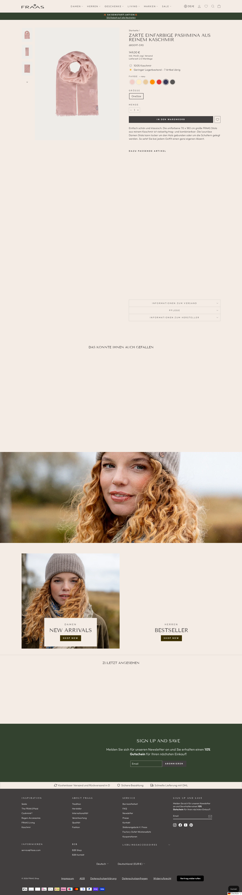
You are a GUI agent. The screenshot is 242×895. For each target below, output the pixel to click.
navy (166, 82)
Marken (150, 6)
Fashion (76, 827)
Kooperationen (130, 836)
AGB (82, 878)
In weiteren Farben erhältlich (136, 288)
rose (132, 82)
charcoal (172, 82)
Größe (134, 90)
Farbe (137, 76)
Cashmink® (27, 813)
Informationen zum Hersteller (174, 317)
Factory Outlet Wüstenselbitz (137, 831)
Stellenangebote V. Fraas (135, 827)
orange (152, 82)
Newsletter (128, 813)
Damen (76, 6)
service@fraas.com (31, 850)
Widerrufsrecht (162, 878)
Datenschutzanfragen (135, 878)
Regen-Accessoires (31, 818)
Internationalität (80, 813)
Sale (165, 6)
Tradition (76, 804)
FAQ (125, 808)
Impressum (67, 878)
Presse (126, 818)
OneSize (136, 96)
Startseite (133, 30)
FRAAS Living (28, 822)
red (159, 82)
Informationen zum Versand (174, 303)
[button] (234, 893)
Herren (92, 6)
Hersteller (77, 808)
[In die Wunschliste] (217, 119)
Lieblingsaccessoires (140, 845)
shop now (70, 638)
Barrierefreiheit (130, 804)
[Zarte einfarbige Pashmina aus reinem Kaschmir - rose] (130, 282)
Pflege (174, 310)
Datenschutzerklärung (103, 878)
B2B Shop (77, 850)
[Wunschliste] (206, 6)
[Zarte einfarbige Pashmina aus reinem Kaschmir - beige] (138, 282)
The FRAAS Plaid (30, 808)
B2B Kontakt (78, 854)
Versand (149, 55)
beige (145, 82)
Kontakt (126, 822)
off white (139, 82)
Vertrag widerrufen (190, 878)
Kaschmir (26, 827)
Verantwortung (79, 818)
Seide (24, 804)
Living (133, 6)
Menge (134, 104)
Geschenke (113, 6)
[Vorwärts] (27, 81)
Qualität (76, 822)
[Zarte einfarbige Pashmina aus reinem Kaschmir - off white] (134, 282)
